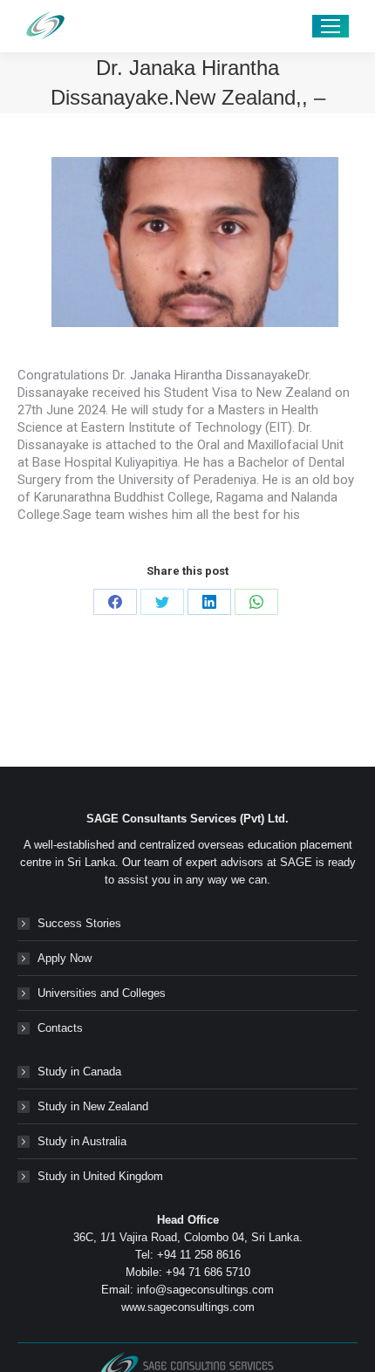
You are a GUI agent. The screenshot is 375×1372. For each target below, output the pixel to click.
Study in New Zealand (93, 1106)
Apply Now (65, 958)
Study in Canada (79, 1071)
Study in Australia (82, 1141)
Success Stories (79, 923)
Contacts (60, 1027)
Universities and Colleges (102, 993)
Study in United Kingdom (100, 1176)
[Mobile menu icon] (330, 26)
